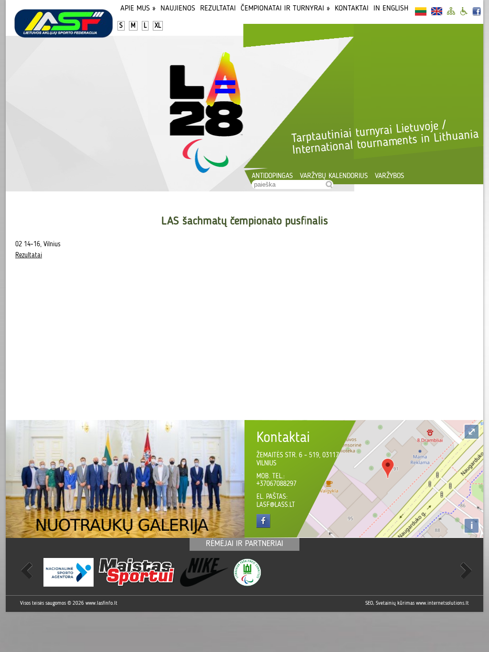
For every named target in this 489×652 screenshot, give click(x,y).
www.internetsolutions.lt (442, 603)
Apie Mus (138, 8)
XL (158, 25)
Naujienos (177, 8)
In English (390, 8)
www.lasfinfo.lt (101, 603)
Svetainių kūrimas (395, 603)
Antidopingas (272, 176)
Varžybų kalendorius (334, 176)
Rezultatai (218, 8)
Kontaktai (352, 8)
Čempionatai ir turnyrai (285, 8)
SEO (369, 603)
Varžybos (389, 176)
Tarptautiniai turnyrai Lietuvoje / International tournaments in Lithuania (385, 138)
